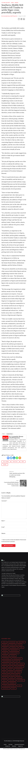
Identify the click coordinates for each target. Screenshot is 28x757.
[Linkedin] (14, 458)
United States (6, 688)
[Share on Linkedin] (24, 19)
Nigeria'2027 (18, 669)
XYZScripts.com (21, 748)
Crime (21, 647)
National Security (18, 666)
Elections (13, 655)
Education (5, 655)
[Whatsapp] (17, 458)
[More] (20, 458)
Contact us (7, 746)
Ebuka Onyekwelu (14, 650)
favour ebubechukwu (7, 661)
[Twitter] (11, 458)
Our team (10, 744)
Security (19, 677)
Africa (4, 642)
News (23, 461)
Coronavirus (13, 647)
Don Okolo (5, 650)
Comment (4, 500)
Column (19, 644)
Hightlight (15, 461)
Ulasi (19, 685)
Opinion (18, 672)
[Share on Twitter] (21, 19)
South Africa (20, 680)
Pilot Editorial (15, 674)
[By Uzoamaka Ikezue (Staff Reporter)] (5, 441)
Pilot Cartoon (6, 674)
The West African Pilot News (8, 685)
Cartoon (12, 644)
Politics (4, 677)
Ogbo (4, 672)
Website (3, 533)
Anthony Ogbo (12, 642)
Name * (3, 520)
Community (5, 647)
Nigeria (4, 464)
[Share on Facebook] (19, 19)
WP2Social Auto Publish (8, 748)
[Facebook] (8, 458)
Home (5, 744)
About (3, 433)
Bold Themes (6, 461)
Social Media (11, 680)
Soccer (4, 680)
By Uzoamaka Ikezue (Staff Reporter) (9, 16)
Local (4, 666)
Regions (11, 677)
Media (10, 666)
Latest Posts (9, 433)
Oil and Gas (11, 672)
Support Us (20, 746)
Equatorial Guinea (17, 658)
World (13, 688)
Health (16, 661)
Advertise (14, 746)
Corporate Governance (19, 744)
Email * (3, 527)
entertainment (6, 658)
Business (4, 644)
